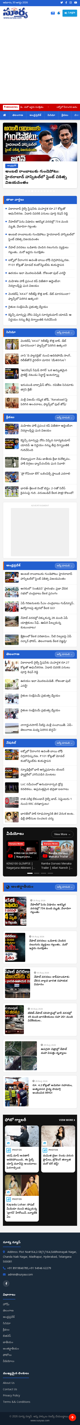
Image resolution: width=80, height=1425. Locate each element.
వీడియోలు (8, 1361)
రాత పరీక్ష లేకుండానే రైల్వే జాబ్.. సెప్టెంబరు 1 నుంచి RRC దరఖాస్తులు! (46, 801)
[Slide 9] (51, 191)
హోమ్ (6, 1305)
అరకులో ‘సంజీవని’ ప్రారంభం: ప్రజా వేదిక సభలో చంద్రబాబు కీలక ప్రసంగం (44, 591)
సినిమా (51, 115)
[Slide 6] (42, 191)
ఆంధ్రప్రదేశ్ (35, 115)
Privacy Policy (11, 1396)
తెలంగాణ (17, 115)
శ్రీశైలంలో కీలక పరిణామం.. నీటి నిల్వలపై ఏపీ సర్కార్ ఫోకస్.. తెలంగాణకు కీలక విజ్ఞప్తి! (46, 639)
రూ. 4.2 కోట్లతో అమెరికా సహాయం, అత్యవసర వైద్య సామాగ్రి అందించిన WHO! (52, 1089)
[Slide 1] (26, 191)
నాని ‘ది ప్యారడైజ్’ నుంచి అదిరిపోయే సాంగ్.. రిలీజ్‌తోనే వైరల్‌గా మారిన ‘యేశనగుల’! (46, 358)
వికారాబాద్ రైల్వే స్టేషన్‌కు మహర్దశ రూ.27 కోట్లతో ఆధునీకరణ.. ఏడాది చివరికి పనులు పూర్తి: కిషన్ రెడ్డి (38, 211)
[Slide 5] (38, 191)
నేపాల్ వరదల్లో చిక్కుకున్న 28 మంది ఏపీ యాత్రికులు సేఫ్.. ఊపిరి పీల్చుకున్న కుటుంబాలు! (44, 623)
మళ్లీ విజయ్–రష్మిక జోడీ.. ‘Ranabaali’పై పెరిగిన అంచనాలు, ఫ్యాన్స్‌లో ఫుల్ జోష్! (44, 402)
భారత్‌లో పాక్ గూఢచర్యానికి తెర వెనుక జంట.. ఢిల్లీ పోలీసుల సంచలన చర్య (47, 816)
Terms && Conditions (16, 1402)
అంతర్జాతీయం (11, 1349)
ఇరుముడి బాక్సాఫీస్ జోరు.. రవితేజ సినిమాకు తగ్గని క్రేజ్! (47, 387)
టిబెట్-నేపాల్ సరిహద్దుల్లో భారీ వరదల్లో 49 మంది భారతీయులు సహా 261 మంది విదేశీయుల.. (50, 1017)
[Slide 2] (29, 191)
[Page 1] (30, 873)
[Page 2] (36, 873)
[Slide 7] (45, 191)
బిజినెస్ (7, 1336)
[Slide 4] (35, 191)
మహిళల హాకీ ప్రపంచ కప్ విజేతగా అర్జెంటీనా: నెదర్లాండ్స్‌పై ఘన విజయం (34, 284)
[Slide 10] (54, 191)
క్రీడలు (65, 115)
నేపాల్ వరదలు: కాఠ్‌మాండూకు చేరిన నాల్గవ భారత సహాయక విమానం (51, 981)
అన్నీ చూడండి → (65, 332)
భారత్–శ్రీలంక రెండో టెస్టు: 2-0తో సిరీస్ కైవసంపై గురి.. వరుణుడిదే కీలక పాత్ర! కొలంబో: (47, 491)
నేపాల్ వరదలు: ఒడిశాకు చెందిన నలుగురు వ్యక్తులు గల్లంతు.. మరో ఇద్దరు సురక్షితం (38, 250)
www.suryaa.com (40, 1420)
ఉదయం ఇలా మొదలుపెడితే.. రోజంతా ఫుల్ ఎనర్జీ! (37, 273)
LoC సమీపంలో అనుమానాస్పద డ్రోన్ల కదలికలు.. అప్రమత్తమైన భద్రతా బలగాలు (45, 787)
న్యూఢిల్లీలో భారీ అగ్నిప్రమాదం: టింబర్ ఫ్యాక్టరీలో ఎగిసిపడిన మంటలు (42, 772)
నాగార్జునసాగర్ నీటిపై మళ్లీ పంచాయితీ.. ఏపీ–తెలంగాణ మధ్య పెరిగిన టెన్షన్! (47, 727)
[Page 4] (50, 873)
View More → (62, 834)
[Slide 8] (48, 191)
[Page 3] (43, 873)
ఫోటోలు (7, 1355)
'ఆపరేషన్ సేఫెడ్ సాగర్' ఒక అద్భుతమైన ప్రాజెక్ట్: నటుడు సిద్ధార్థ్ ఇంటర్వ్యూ (44, 373)
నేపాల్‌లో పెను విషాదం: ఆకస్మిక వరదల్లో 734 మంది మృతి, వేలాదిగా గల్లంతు (38, 224)
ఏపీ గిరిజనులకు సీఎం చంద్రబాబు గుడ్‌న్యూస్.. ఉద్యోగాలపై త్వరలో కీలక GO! (48, 606)
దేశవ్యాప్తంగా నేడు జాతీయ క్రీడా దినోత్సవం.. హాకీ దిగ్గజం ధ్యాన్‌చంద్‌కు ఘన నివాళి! (46, 461)
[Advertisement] (40, 60)
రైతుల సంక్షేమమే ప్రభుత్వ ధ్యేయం (28, 307)
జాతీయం (8, 1342)
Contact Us (10, 1390)
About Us (9, 1383)
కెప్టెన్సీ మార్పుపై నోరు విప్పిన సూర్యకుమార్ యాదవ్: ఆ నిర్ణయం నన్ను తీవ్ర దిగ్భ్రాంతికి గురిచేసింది (39, 317)
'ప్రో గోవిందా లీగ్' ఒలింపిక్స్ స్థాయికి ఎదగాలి (45, 474)
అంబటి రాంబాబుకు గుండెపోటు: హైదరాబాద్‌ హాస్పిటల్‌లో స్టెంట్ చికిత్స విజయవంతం (41, 237)
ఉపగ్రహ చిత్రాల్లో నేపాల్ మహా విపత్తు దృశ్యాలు (54, 1051)
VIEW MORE (67, 1121)
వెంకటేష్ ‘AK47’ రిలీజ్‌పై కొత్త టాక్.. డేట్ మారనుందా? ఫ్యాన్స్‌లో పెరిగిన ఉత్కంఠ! (39, 296)
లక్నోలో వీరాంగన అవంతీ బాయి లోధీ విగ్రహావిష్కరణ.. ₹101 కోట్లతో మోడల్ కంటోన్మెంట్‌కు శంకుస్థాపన (39, 263)
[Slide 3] (32, 191)
